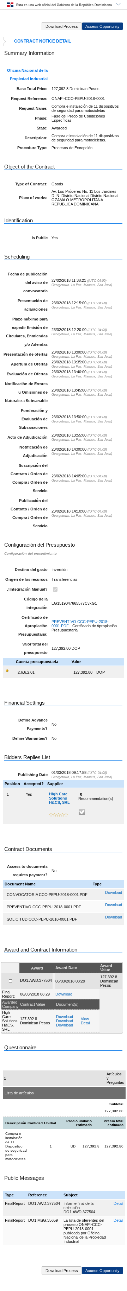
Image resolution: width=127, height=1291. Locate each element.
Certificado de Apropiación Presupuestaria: (33, 625)
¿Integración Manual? (27, 589)
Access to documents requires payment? (27, 870)
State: (42, 128)
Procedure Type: (32, 148)
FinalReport (15, 1203)
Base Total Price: (32, 89)
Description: (36, 138)
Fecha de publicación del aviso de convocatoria (28, 282)
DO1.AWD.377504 (44, 1203)
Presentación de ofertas (26, 354)
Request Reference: (29, 98)
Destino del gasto (31, 569)
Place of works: (33, 198)
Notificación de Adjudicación (33, 451)
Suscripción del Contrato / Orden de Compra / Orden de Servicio (29, 478)
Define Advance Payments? (33, 724)
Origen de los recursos (26, 579)
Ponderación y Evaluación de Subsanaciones (33, 419)
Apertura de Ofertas (29, 364)
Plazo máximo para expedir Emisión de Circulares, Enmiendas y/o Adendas (27, 331)
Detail (118, 1203)
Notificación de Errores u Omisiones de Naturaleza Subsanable (26, 392)
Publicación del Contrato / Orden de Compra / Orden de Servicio (29, 513)
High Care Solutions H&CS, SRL (59, 798)
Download (113, 892)
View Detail (85, 1021)
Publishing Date (33, 774)
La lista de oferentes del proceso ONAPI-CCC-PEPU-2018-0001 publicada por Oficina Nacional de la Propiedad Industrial (85, 1231)
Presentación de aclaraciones (33, 305)
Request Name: (33, 108)
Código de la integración (36, 603)
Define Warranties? (30, 738)
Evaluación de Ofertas (27, 374)
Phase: (41, 118)
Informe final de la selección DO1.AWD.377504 (79, 1207)
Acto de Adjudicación (27, 437)
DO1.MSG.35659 (43, 1220)
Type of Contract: (31, 184)
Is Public (40, 238)
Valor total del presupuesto (35, 648)
